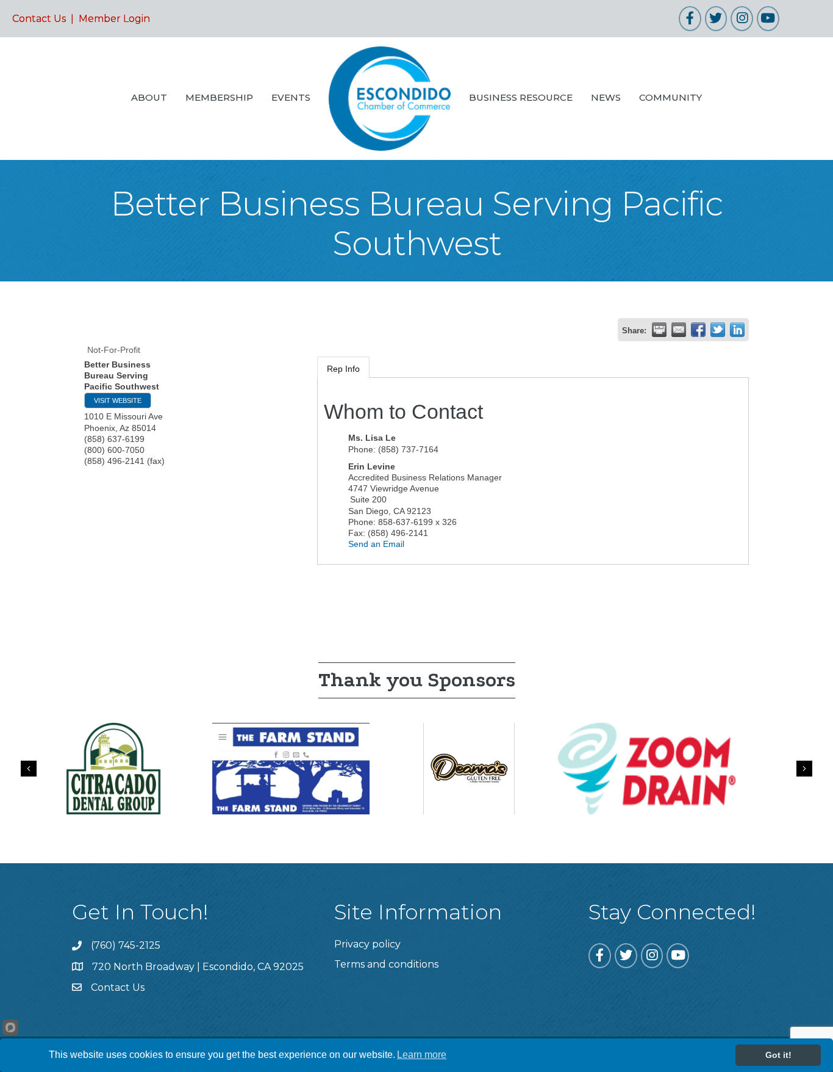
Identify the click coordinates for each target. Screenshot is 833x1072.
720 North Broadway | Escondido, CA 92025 (198, 966)
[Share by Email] (678, 329)
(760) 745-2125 (125, 945)
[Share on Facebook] (698, 329)
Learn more (421, 1054)
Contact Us (39, 18)
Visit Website (117, 400)
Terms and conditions (386, 964)
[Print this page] (659, 329)
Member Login (114, 18)
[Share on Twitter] (717, 329)
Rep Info (343, 369)
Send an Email (376, 544)
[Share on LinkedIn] (737, 329)
